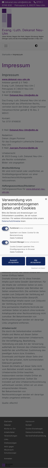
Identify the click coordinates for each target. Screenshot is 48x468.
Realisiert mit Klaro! (38, 268)
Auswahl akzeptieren (13, 261)
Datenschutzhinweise (11, 221)
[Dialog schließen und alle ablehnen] (46, 197)
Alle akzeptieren (35, 261)
